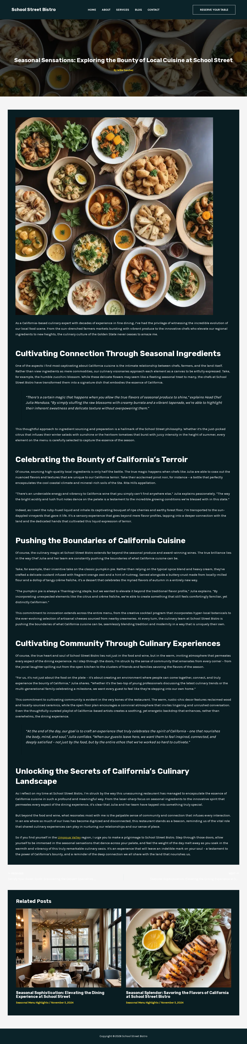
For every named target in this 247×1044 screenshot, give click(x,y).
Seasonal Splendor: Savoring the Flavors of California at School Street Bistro (177, 994)
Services (122, 9)
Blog (138, 9)
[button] (214, 9)
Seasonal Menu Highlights (32, 1002)
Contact (153, 9)
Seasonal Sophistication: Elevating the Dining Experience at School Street (60, 994)
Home (92, 9)
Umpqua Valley (69, 837)
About (106, 9)
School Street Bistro (34, 9)
